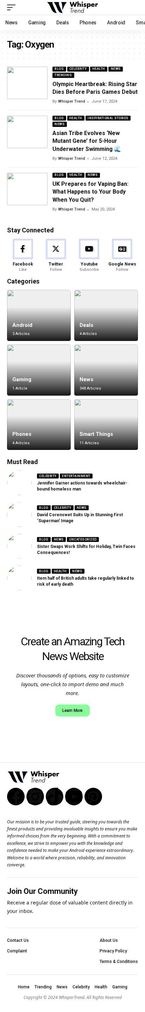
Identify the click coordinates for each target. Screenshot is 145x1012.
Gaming (21, 379)
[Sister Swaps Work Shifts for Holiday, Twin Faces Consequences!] (19, 546)
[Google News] (122, 256)
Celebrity (78, 69)
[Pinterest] (93, 796)
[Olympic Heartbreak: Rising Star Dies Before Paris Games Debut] (27, 83)
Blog (59, 69)
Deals (86, 325)
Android (22, 325)
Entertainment (76, 476)
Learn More (72, 710)
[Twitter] (55, 256)
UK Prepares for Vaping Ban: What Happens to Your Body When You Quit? (90, 192)
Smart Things (96, 434)
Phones (21, 434)
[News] (106, 370)
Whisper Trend (71, 101)
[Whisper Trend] (72, 7)
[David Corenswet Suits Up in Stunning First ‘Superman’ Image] (19, 514)
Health (98, 69)
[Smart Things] (106, 424)
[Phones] (39, 424)
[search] (132, 7)
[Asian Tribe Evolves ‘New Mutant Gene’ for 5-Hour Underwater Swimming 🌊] (27, 132)
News (116, 69)
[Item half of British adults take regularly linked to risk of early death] (19, 578)
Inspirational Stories (108, 118)
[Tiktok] (54, 796)
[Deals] (106, 315)
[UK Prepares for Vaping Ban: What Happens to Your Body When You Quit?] (27, 189)
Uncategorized (83, 539)
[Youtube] (89, 256)
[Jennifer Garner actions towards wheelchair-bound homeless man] (19, 482)
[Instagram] (35, 796)
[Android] (39, 315)
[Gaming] (39, 370)
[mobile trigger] (13, 7)
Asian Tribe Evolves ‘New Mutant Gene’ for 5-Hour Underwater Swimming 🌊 (86, 141)
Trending (63, 75)
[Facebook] (22, 256)
